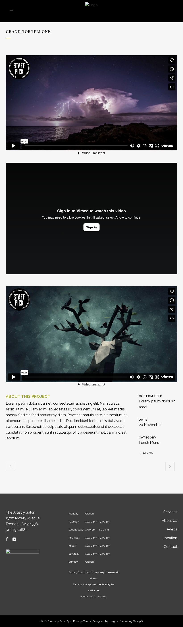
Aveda (172, 529)
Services (170, 512)
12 (148, 452)
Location (169, 538)
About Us (169, 520)
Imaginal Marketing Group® (126, 621)
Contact (170, 547)
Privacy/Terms (82, 621)
